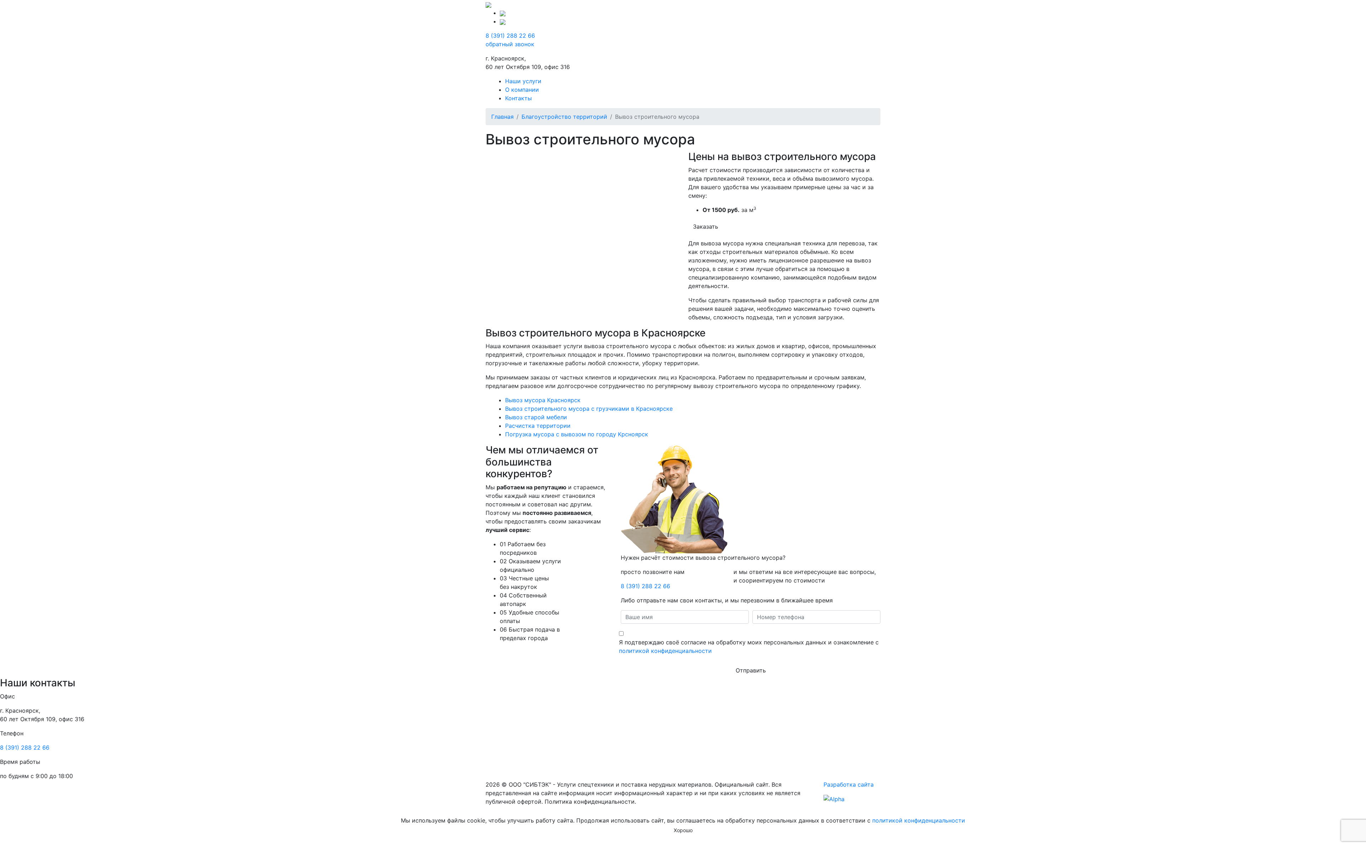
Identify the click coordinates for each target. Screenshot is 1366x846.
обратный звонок (510, 44)
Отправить (751, 670)
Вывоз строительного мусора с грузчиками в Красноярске (589, 408)
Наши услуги (523, 81)
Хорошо (683, 830)
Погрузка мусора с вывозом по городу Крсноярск (576, 434)
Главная (502, 116)
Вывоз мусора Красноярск (543, 400)
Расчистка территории (538, 425)
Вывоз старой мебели (536, 417)
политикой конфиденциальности (665, 650)
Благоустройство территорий (564, 116)
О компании (522, 89)
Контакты (518, 98)
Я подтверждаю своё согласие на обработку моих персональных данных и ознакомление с (749, 646)
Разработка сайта (849, 784)
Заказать (705, 226)
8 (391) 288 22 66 (510, 35)
